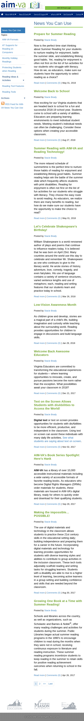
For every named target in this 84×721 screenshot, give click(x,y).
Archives (5, 98)
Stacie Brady (50, 40)
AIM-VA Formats (10, 39)
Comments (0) (54, 83)
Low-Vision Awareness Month (55, 304)
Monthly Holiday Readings (10, 60)
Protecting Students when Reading (11, 69)
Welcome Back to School (52, 91)
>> (44, 683)
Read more (39, 83)
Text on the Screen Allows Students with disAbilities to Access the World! (54, 405)
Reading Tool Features (13, 86)
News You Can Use (11, 30)
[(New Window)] (14, 710)
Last (50, 683)
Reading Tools (9, 92)
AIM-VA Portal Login (64, 8)
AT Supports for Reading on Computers (10, 49)
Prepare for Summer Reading (55, 34)
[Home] (2, 14)
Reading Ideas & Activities (10, 78)
